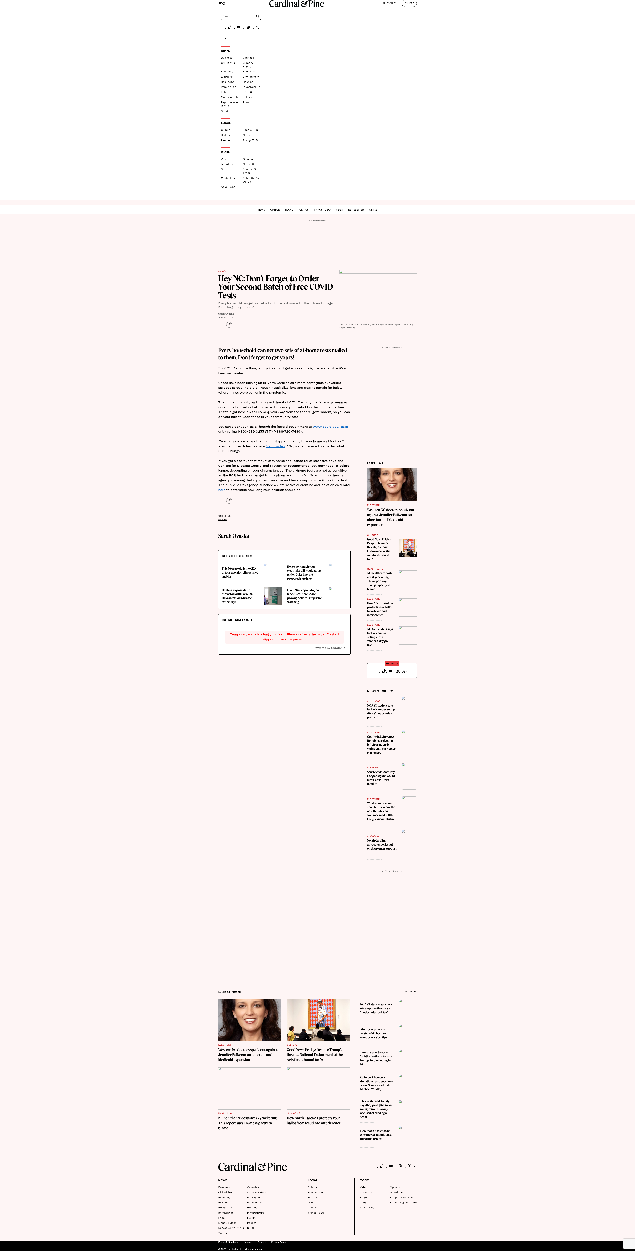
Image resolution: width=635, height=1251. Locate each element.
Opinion (248, 159)
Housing (248, 82)
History (225, 135)
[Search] (257, 16)
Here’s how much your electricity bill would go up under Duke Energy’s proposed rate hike (304, 572)
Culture (225, 130)
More (364, 1180)
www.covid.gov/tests (330, 426)
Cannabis (248, 58)
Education (249, 72)
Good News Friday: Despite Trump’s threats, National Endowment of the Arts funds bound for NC (379, 549)
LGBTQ (247, 92)
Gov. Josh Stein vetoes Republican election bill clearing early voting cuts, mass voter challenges (381, 745)
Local (289, 209)
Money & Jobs (230, 97)
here (221, 490)
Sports (225, 111)
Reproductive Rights (231, 1228)
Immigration (228, 87)
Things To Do (251, 140)
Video (224, 159)
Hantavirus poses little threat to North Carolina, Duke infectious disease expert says (237, 596)
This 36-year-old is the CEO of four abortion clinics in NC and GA (240, 572)
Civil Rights (228, 63)
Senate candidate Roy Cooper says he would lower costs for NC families (381, 778)
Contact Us (228, 178)
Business (226, 58)
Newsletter (249, 164)
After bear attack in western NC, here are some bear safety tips (373, 1033)
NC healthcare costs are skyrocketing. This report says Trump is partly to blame (379, 581)
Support (248, 1242)
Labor (224, 92)
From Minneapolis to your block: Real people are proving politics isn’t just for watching (304, 596)
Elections (227, 77)
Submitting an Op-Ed (403, 1203)
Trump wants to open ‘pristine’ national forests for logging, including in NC (376, 1058)
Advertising (228, 187)
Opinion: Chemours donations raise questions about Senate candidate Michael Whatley (376, 1083)
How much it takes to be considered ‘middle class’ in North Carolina (376, 1135)
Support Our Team (402, 1198)
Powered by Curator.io (329, 648)
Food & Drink (251, 130)
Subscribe (389, 3)
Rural (246, 102)
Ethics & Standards (228, 1242)
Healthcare (227, 82)
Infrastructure (251, 87)
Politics (247, 97)
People (225, 140)
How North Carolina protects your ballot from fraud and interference (380, 609)
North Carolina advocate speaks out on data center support (382, 844)
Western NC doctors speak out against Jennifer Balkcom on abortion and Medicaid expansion (248, 1054)
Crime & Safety (256, 1192)
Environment (251, 77)
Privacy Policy (278, 1242)
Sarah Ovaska (226, 313)
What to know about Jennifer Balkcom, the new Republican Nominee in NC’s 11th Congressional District (381, 811)
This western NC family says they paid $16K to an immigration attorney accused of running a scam (376, 1109)
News (246, 135)
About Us (227, 164)
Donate (409, 3)
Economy (227, 72)
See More (411, 991)
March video (275, 446)
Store (224, 169)
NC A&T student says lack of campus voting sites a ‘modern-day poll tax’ (380, 637)
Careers (261, 1242)
